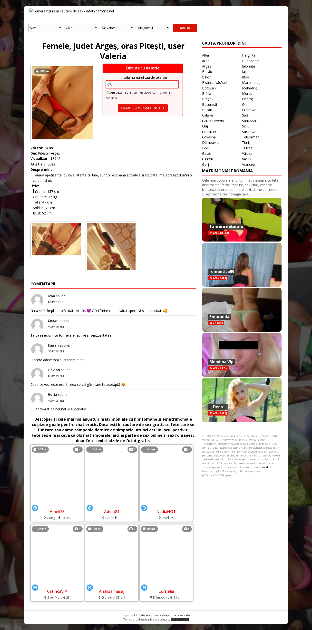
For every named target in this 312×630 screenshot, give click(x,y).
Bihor (206, 77)
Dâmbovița (211, 142)
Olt (244, 104)
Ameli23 (57, 511)
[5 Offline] (166, 584)
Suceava (248, 131)
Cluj (205, 126)
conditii (267, 467)
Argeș (206, 66)
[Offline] (62, 66)
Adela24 (111, 511)
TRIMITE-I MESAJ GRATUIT (143, 108)
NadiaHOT (166, 511)
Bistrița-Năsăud (214, 82)
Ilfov (245, 77)
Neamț (247, 99)
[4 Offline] (57, 505)
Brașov (207, 99)
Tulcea (247, 148)
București (209, 104)
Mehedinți (250, 88)
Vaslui (246, 159)
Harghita (248, 55)
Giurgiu (207, 159)
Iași (244, 71)
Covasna (209, 137)
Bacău (207, 71)
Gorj (205, 164)
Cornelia (166, 591)
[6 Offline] (112, 584)
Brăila (206, 93)
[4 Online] (111, 505)
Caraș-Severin (213, 120)
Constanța (210, 131)
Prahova (248, 109)
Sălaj (246, 115)
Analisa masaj (111, 591)
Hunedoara (251, 60)
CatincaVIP (57, 591)
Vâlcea (247, 153)
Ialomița (248, 66)
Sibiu (245, 126)
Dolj (205, 148)
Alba (205, 55)
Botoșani (209, 88)
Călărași (208, 115)
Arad (205, 60)
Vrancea (248, 164)
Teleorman (250, 137)
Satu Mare (250, 120)
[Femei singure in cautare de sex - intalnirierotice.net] (71, 11)
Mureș (247, 93)
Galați (206, 153)
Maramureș (251, 82)
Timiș (246, 142)
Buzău (207, 109)
